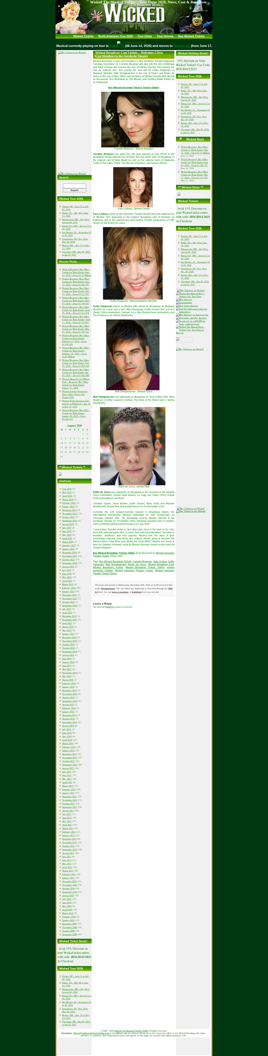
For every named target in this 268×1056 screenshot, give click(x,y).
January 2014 (68, 750)
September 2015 (69, 700)
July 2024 (66, 570)
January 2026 (68, 506)
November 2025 (69, 513)
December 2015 (69, 690)
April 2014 (67, 739)
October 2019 (68, 644)
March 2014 (67, 743)
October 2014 (68, 718)
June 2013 (67, 775)
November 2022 (69, 619)
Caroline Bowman (142, 561)
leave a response (120, 592)
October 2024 (68, 559)
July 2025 (66, 527)
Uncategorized (108, 588)
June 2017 (67, 665)
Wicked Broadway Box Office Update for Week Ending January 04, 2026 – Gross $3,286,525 (75, 414)
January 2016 (68, 686)
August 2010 (68, 895)
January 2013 (68, 792)
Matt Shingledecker (115, 564)
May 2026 (67, 492)
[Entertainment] (185, 302)
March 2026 (67, 499)
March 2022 (67, 626)
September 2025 (69, 520)
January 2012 (68, 835)
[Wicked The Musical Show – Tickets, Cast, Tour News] (193, 296)
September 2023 (69, 605)
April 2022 (67, 623)
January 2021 (68, 633)
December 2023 (69, 594)
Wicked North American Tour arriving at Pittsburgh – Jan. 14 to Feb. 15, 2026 (76, 403)
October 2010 (68, 888)
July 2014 (66, 729)
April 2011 (67, 867)
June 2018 (67, 658)
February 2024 (69, 587)
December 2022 (69, 616)
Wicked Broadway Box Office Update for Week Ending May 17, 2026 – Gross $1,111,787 (75, 291)
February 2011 (69, 874)
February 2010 (69, 916)
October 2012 (68, 803)
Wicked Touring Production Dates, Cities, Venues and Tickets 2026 (75, 394)
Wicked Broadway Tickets (108, 567)
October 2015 (68, 697)
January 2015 (68, 711)
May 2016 (67, 676)
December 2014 (69, 715)
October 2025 (68, 517)
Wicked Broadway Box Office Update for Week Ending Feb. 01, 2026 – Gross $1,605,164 (75, 363)
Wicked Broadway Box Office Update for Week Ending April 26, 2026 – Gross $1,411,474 (76, 310)
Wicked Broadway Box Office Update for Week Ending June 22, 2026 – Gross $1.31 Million (76, 272)
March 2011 (67, 870)
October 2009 (68, 930)
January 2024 (68, 591)
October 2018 (68, 647)
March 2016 (67, 679)
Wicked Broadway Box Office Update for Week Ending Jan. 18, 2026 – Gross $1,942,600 (75, 372)
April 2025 (67, 538)
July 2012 (66, 814)
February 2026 (69, 502)
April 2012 (67, 824)
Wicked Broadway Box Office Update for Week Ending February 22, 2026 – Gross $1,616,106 (75, 340)
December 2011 (69, 838)
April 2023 (67, 612)
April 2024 (67, 580)
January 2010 (68, 920)
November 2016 (69, 672)
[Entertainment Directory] (185, 299)
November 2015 (69, 693)
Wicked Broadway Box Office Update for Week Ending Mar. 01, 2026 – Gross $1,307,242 (75, 328)
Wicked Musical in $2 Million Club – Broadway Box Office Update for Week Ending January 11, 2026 (75, 383)
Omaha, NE (188, 46)
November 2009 (69, 927)
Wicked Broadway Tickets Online (145, 567)
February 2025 (69, 545)
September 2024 (69, 562)
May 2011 (67, 863)
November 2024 (69, 555)
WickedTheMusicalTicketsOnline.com (91, 1033)
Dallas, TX (124, 46)
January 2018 (68, 662)
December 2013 (69, 753)
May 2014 (67, 736)
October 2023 (68, 601)
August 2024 (68, 566)
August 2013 (68, 768)
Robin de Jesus (137, 564)
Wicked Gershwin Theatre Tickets (134, 570)
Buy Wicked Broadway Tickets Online (114, 553)
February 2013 (69, 789)
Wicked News (195, 139)
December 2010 (69, 881)
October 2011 (68, 845)
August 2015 (68, 704)
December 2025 (69, 509)
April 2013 (67, 782)
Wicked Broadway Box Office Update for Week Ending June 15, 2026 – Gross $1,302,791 (75, 281)
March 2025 (67, 541)
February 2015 (69, 707)
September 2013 (69, 764)
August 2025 (68, 524)
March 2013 (67, 785)
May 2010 (67, 906)
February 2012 (69, 831)
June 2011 (67, 860)
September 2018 (69, 651)
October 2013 (68, 761)
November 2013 (69, 757)
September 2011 (69, 849)
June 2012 (67, 817)
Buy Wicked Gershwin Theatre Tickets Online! (133, 87)
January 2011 (68, 877)
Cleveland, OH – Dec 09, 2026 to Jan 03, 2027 (76, 253)
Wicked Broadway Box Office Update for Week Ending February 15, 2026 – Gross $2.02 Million (75, 352)
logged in (109, 607)
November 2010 (69, 884)
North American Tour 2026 (115, 36)
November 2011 (69, 842)
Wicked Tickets (83, 36)
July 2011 (66, 856)
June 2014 (67, 732)
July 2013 (66, 771)
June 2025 (67, 531)
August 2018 (68, 654)
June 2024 (67, 573)
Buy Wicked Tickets (191, 36)
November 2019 (69, 640)
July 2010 (66, 898)
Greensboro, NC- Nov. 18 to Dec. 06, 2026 (75, 240)
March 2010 (67, 913)
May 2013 (67, 778)
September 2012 (69, 807)
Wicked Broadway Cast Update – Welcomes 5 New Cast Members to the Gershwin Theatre (129, 54)
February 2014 (69, 746)
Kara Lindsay (160, 561)
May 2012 (67, 821)
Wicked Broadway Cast (161, 564)
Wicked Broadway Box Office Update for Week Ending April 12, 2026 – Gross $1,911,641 (76, 319)
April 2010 (67, 909)
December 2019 (69, 637)
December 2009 (69, 923)
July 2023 (66, 608)
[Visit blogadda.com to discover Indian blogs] (193, 311)
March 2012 (67, 828)
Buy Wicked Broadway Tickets (115, 561)
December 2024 (69, 552)
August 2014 (68, 725)
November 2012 (69, 799)
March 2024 (67, 584)
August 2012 (68, 810)
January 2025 (68, 548)
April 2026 (67, 495)
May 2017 (67, 669)
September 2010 (69, 891)
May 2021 (67, 630)
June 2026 (67, 488)
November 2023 (69, 598)
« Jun (61, 460)
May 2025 (67, 534)
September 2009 (69, 934)
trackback (137, 592)
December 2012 (69, 796)
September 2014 (69, 722)
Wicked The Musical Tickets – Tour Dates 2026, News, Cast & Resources (148, 2)
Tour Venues (165, 36)
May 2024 (67, 577)
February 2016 (69, 683)
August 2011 (68, 852)
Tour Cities (145, 36)
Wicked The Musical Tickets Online (131, 1031)
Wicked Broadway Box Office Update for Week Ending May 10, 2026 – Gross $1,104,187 (75, 300)
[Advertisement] (74, 113)
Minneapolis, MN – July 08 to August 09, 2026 (75, 221)
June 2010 (67, 902)
